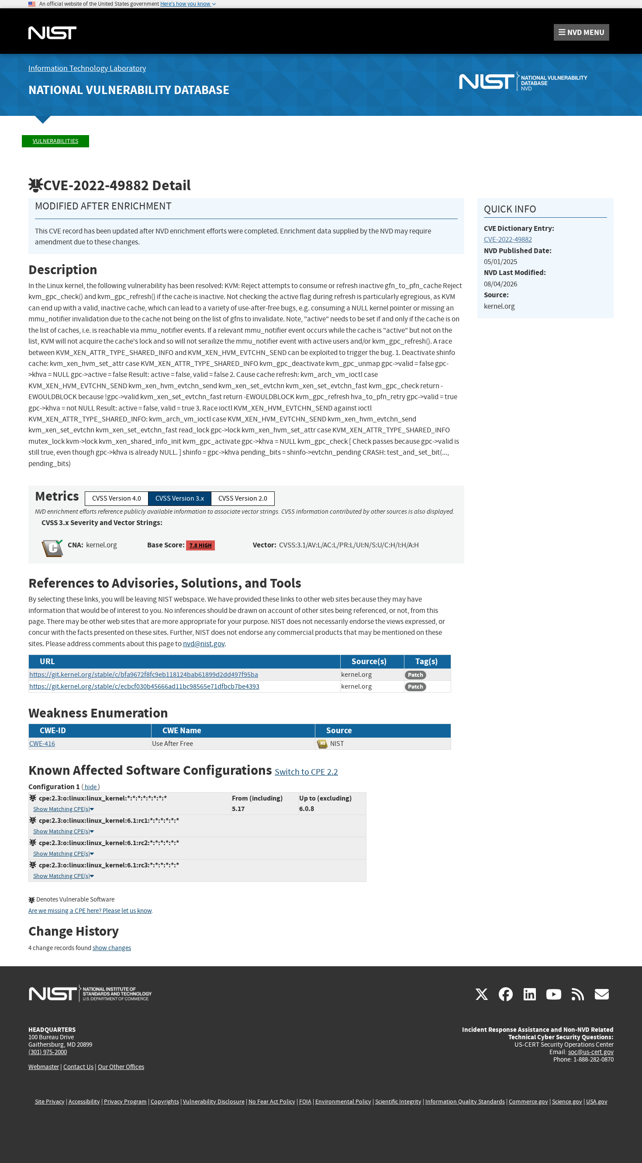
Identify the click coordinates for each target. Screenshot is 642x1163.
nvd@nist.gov (203, 643)
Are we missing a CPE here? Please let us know (90, 911)
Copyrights (165, 1101)
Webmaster (43, 1066)
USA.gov (596, 1101)
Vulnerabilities (55, 141)
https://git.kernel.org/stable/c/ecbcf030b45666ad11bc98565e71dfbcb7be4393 (144, 686)
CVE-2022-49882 (508, 239)
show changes (112, 948)
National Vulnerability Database (128, 90)
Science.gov (567, 1101)
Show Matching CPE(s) (61, 809)
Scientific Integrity (398, 1101)
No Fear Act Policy (272, 1101)
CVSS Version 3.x (179, 498)
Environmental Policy (343, 1101)
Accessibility (84, 1101)
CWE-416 (42, 743)
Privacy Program (125, 1101)
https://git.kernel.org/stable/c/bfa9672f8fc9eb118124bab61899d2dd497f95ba (143, 674)
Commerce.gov (528, 1101)
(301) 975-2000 (47, 1052)
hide (90, 787)
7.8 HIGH (201, 545)
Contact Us (78, 1066)
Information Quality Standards (465, 1101)
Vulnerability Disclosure (214, 1101)
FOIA (305, 1101)
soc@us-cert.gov (591, 1052)
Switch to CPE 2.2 (306, 771)
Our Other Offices (121, 1067)
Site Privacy (50, 1101)
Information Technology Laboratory (87, 68)
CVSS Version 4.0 (116, 498)
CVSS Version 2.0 (242, 498)
